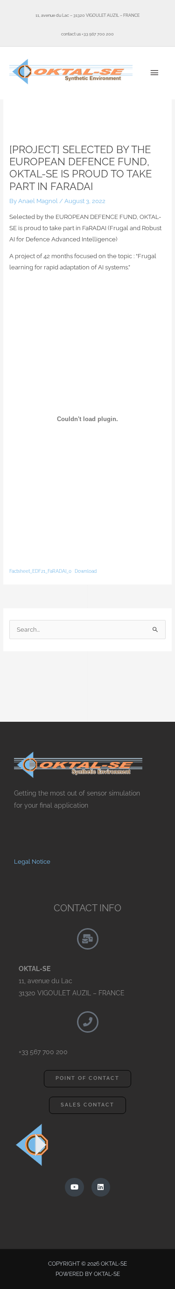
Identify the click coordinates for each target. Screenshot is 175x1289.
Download (86, 571)
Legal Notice (32, 861)
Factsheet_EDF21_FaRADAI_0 (40, 571)
